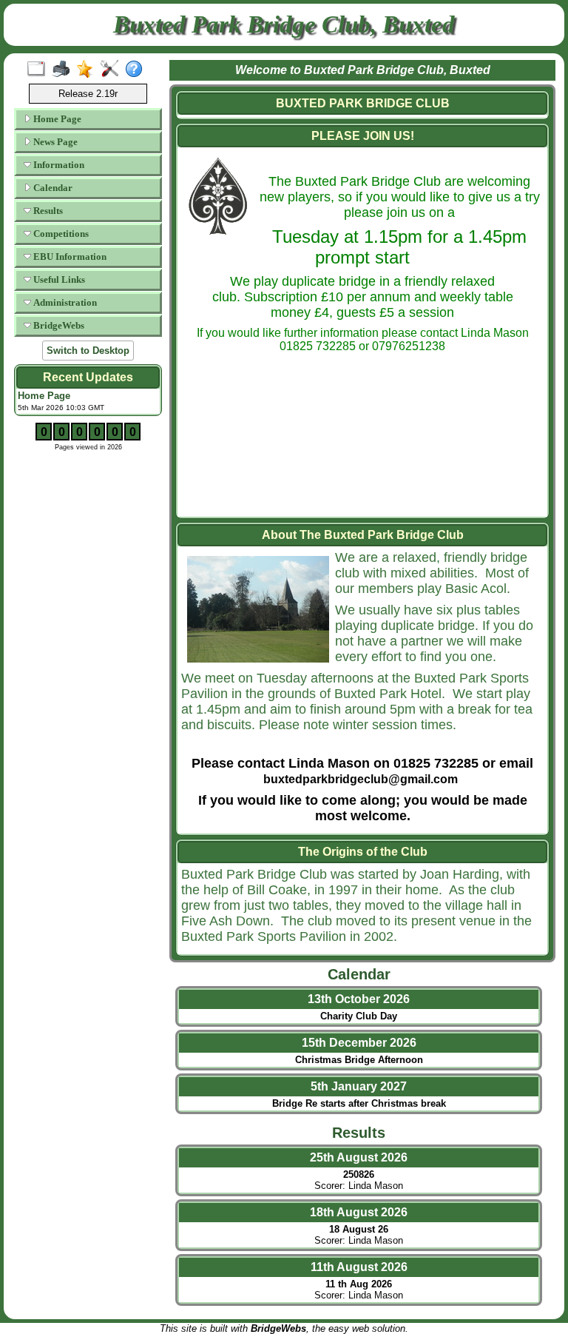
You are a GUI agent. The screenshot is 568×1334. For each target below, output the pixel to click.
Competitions (60, 233)
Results (47, 210)
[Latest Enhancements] (88, 69)
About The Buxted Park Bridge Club (363, 535)
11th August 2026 (359, 1267)
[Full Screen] (39, 69)
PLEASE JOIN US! (362, 136)
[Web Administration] (113, 69)
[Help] (137, 69)
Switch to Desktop (88, 350)
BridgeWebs (57, 325)
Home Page (56, 118)
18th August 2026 (359, 1212)
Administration (64, 302)
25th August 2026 (359, 1157)
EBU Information (68, 256)
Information (57, 164)
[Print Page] (64, 69)
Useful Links (58, 279)
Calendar (51, 187)
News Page (54, 141)
